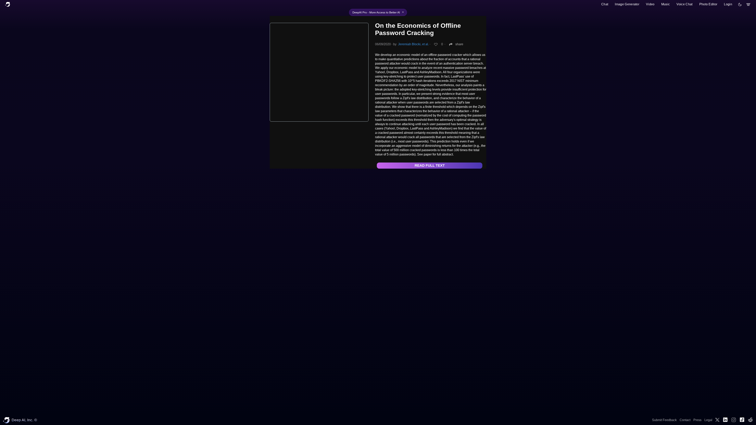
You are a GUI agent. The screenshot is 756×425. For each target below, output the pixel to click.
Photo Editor (708, 4)
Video (650, 4)
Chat (604, 4)
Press (697, 420)
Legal (708, 420)
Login (728, 4)
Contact (685, 420)
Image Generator (627, 4)
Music (665, 4)
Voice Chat (684, 4)
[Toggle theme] (740, 4)
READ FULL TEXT (430, 165)
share (459, 44)
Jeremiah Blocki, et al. (413, 44)
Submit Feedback (664, 420)
